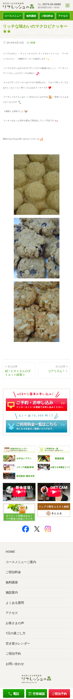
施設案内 (12, 592)
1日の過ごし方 (16, 633)
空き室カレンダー (18, 643)
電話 (16, 694)
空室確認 (39, 694)
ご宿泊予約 (13, 653)
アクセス (63, 16)
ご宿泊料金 (47, 16)
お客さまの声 (15, 623)
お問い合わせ (15, 663)
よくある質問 (15, 602)
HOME (10, 551)
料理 (32, 42)
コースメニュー (12, 16)
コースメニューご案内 (21, 562)
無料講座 (31, 16)
